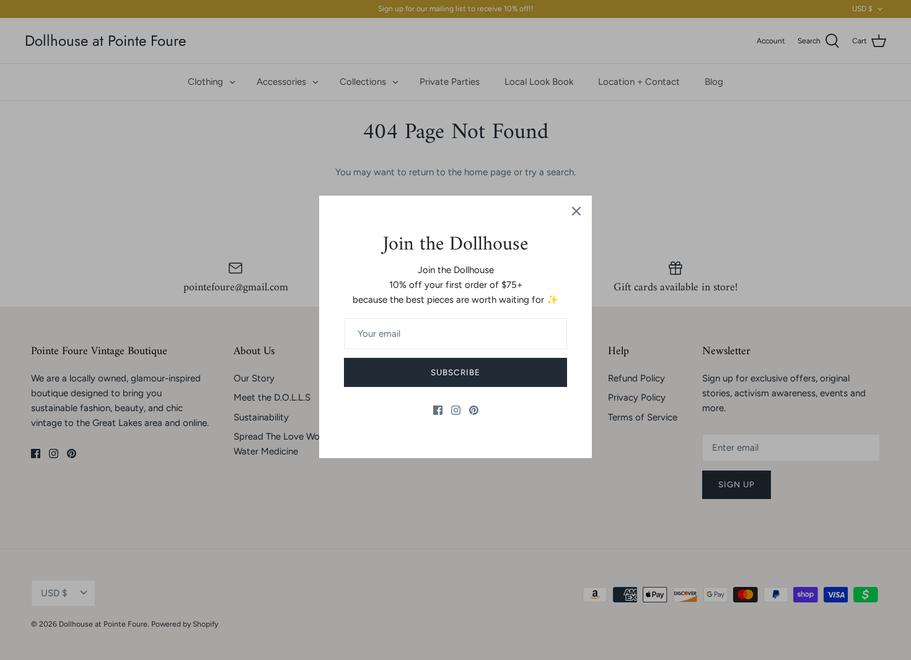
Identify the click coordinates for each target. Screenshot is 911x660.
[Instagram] (455, 410)
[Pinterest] (473, 410)
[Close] (576, 211)
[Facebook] (437, 410)
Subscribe (455, 372)
